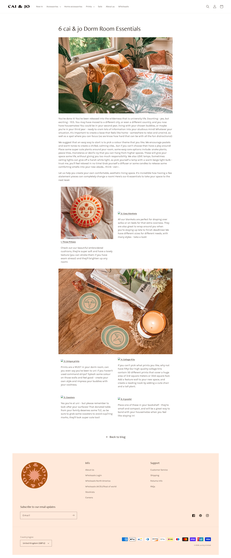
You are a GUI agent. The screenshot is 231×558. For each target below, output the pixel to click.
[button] (207, 6)
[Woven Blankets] (119, 213)
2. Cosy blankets (129, 213)
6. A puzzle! (126, 399)
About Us (89, 470)
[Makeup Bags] (119, 398)
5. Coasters (69, 397)
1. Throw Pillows (68, 242)
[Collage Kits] (119, 359)
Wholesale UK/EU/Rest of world (100, 486)
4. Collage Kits (128, 359)
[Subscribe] (73, 515)
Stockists (90, 492)
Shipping (154, 475)
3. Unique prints (71, 361)
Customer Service (159, 470)
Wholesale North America (97, 481)
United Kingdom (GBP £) (34, 543)
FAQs (152, 486)
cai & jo (202, 545)
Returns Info (156, 481)
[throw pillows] (87, 238)
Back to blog (117, 437)
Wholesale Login (93, 475)
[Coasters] (62, 397)
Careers (89, 497)
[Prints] (62, 361)
